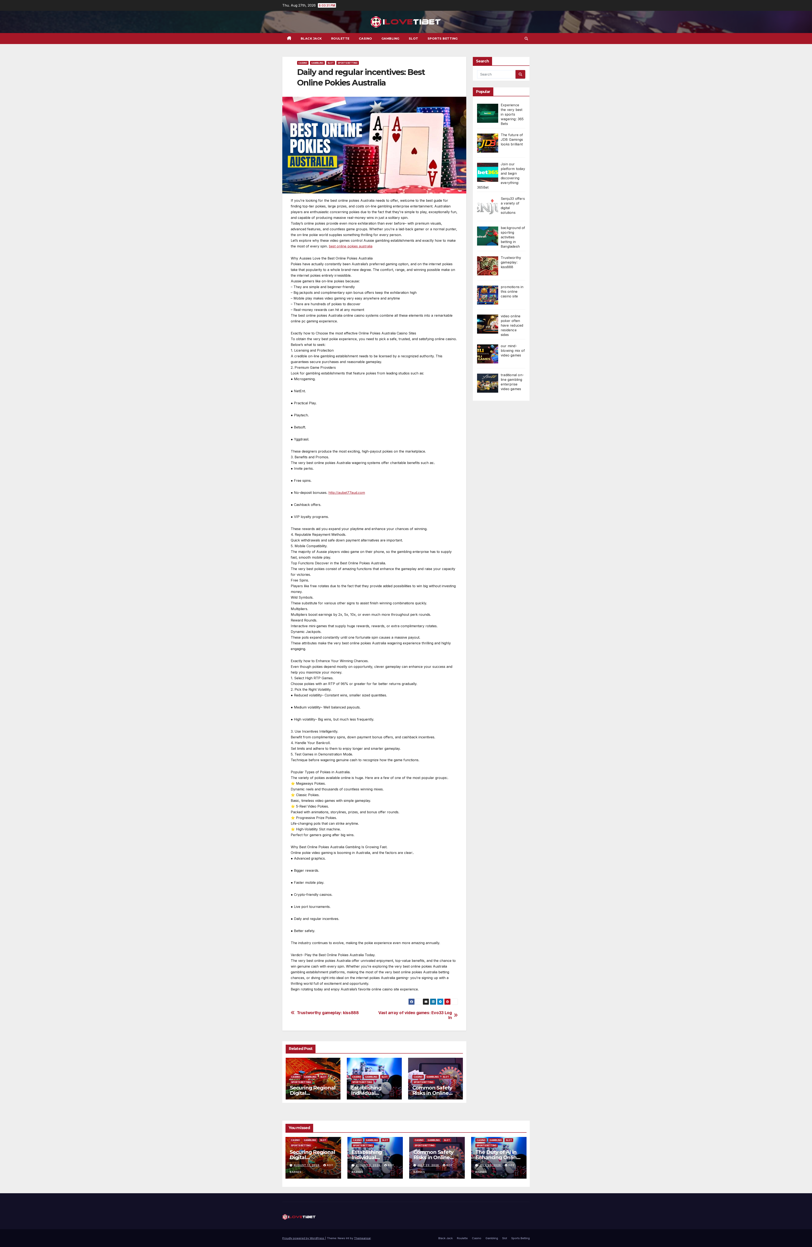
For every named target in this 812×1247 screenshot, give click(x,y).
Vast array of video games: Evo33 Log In (415, 1015)
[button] (526, 38)
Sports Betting (443, 38)
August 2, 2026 (368, 1165)
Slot (413, 38)
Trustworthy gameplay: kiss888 (328, 1012)
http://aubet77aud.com (346, 492)
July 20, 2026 (490, 1165)
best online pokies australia (350, 246)
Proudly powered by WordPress (303, 1238)
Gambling (390, 38)
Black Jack (311, 38)
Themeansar (362, 1238)
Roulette (340, 38)
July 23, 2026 (428, 1165)
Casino (365, 38)
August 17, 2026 (307, 1165)
